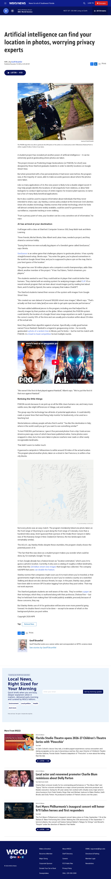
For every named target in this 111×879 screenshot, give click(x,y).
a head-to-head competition (39, 334)
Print (104, 63)
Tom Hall (38, 745)
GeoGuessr (22, 253)
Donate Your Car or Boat (47, 868)
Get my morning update (93, 692)
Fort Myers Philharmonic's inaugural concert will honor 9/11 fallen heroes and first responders (70, 808)
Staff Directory (67, 854)
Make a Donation (45, 849)
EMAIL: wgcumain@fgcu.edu (95, 849)
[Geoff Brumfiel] (22, 645)
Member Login (90, 858)
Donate (102, 3)
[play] (6, 11)
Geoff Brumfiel (16, 62)
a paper (86, 591)
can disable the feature (44, 570)
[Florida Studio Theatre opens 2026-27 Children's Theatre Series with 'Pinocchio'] (19, 742)
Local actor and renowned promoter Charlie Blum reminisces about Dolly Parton (66, 776)
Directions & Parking (92, 854)
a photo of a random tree (38, 331)
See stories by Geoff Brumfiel (42, 647)
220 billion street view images (43, 567)
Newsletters (90, 863)
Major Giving (43, 858)
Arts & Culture (40, 735)
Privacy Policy (67, 868)
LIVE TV (91, 3)
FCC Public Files (67, 863)
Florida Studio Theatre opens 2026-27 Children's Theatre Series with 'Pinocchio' (71, 740)
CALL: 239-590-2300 (69, 873)
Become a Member (45, 854)
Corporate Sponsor (45, 863)
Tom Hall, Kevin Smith (42, 782)
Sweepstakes (44, 873)
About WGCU (66, 849)
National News (29, 624)
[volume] (12, 10)
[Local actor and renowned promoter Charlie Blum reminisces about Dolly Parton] (19, 778)
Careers (65, 858)
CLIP (83, 281)
